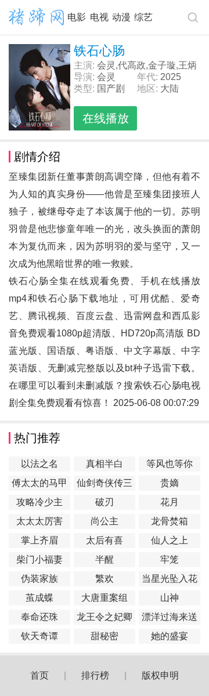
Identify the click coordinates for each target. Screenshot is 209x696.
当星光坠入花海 (169, 580)
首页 (39, 675)
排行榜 (95, 675)
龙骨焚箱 (169, 521)
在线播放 (105, 118)
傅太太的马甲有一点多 (39, 484)
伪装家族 (39, 578)
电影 (76, 17)
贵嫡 (169, 483)
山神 (169, 598)
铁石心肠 (58, 298)
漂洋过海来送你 (169, 618)
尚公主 (104, 521)
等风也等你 (169, 464)
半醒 (104, 559)
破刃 (104, 502)
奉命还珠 (39, 617)
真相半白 (104, 464)
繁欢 (104, 578)
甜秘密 (104, 636)
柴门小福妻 (39, 559)
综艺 (143, 17)
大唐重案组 (104, 598)
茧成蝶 (39, 598)
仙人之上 (169, 540)
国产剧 (111, 88)
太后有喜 (104, 540)
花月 (169, 502)
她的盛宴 (169, 636)
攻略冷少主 (39, 502)
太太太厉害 (39, 521)
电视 (99, 17)
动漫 (121, 17)
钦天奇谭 (39, 636)
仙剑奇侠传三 (104, 483)
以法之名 (39, 464)
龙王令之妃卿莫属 (104, 618)
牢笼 (169, 559)
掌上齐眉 (39, 540)
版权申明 (160, 675)
